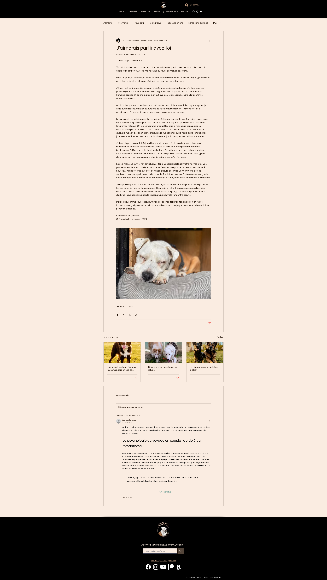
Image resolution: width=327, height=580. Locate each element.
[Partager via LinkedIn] (130, 315)
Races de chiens (174, 23)
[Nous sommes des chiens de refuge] (163, 352)
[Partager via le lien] (136, 315)
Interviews (123, 23)
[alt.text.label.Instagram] (197, 11)
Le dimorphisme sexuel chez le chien (204, 368)
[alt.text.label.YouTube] (201, 11)
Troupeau (138, 23)
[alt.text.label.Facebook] (193, 11)
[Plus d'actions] (209, 40)
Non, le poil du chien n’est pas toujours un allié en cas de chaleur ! (121, 368)
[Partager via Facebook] (117, 315)
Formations (155, 23)
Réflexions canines (198, 23)
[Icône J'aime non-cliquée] (124, 497)
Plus (215, 23)
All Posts (107, 23)
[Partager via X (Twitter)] (123, 315)
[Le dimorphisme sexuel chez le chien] (204, 352)
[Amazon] (178, 566)
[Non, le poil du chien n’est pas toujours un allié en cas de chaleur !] (122, 352)
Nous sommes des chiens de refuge (162, 368)
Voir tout (220, 337)
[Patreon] (170, 566)
